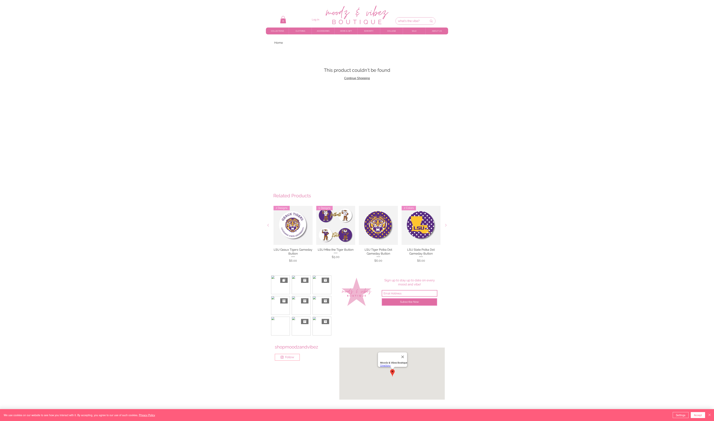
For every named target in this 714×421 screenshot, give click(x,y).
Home (278, 42)
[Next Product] (446, 225)
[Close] (709, 415)
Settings (680, 415)
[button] (283, 19)
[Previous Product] (268, 225)
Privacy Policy (147, 415)
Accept (698, 415)
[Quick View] (378, 225)
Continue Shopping (357, 78)
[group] (357, 234)
